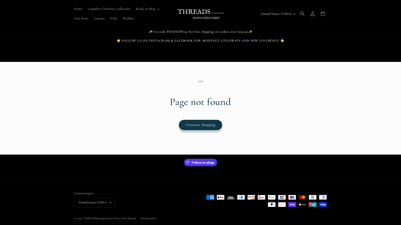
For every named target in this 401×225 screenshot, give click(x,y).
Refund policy (149, 218)
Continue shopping (201, 125)
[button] (147, 9)
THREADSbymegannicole (98, 218)
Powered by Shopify (125, 218)
